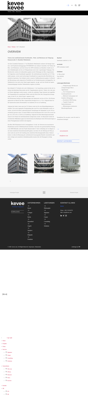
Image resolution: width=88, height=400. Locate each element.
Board (29, 208)
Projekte (5, 343)
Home (9, 47)
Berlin (29, 217)
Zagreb (29, 226)
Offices (9, 372)
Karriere (9, 380)
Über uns (9, 369)
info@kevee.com (64, 135)
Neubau (13, 47)
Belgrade (30, 235)
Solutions (46, 226)
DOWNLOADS (15, 211)
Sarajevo (30, 230)
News (8, 377)
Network (9, 374)
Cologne (30, 212)
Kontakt (4, 385)
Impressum (31, 246)
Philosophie (47, 208)
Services (5, 349)
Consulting (47, 221)
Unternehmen (6, 366)
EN (8, 391)
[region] (44, 168)
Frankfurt (30, 239)
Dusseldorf (31, 221)
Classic (46, 217)
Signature (46, 212)
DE (72, 5)
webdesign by (76, 246)
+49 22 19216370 (68, 210)
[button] (79, 5)
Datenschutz (38, 246)
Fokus (4, 346)
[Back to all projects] (44, 192)
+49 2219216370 (64, 131)
